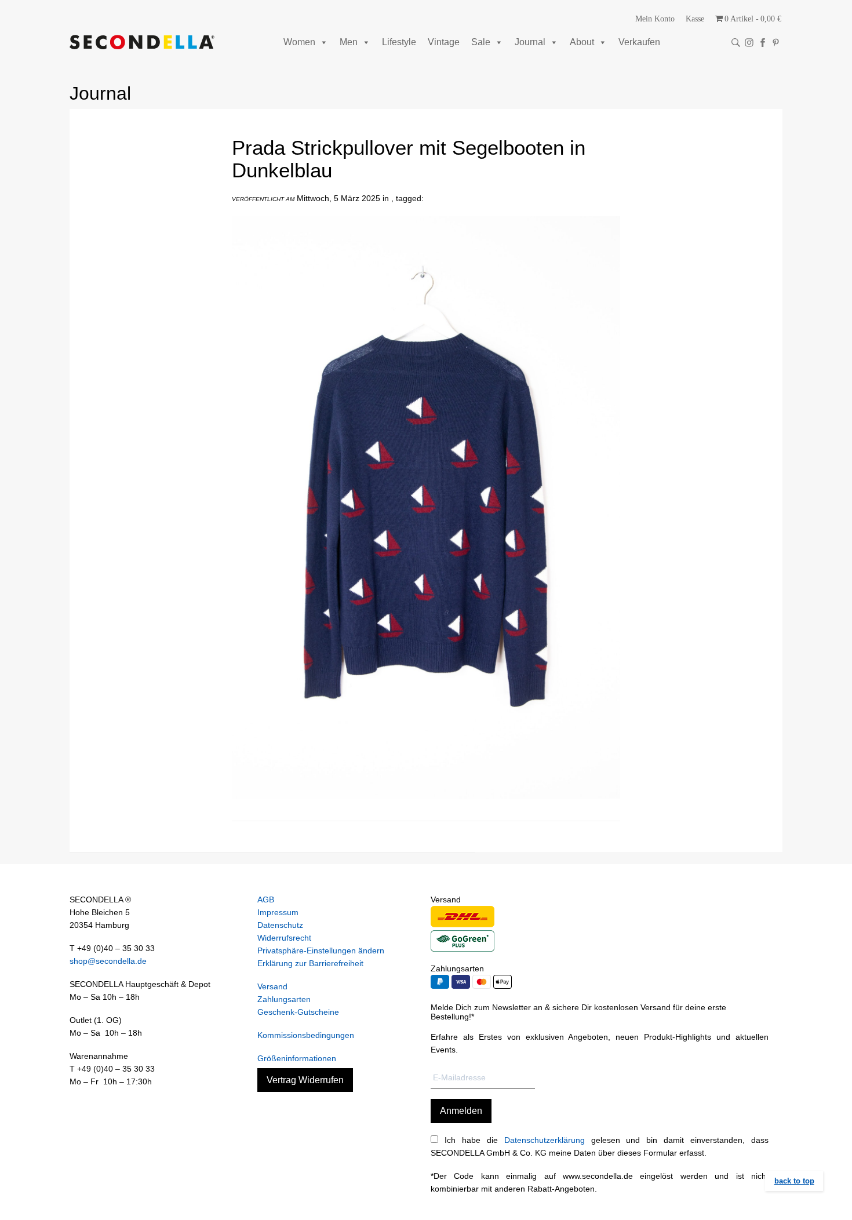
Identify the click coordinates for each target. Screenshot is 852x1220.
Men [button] (349, 42)
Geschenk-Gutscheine (298, 1012)
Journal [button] (530, 42)
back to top (794, 1181)
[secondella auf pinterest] (775, 42)
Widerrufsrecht (284, 937)
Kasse (695, 18)
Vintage (444, 42)
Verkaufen (639, 42)
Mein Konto (655, 18)
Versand (272, 986)
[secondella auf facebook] (762, 42)
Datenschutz (280, 925)
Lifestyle (399, 42)
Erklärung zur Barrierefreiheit (310, 963)
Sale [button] (480, 42)
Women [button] (299, 42)
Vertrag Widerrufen (305, 1080)
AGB (265, 899)
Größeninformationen (296, 1058)
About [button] (582, 42)
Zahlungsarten (284, 999)
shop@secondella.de (108, 961)
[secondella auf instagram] (749, 42)
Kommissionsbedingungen (305, 1035)
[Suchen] (735, 42)
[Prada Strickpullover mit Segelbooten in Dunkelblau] (426, 807)
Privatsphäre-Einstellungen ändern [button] (320, 950)
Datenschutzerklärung (544, 1140)
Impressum (277, 912)
